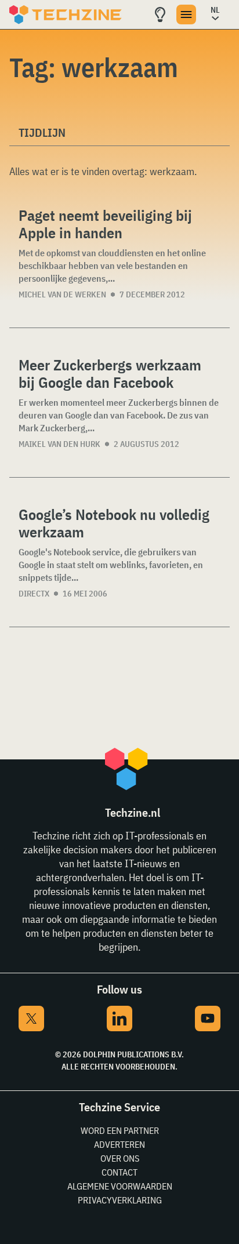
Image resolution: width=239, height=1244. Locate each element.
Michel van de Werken (62, 294)
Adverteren (119, 1144)
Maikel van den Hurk (59, 444)
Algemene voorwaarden (119, 1186)
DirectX (34, 593)
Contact (119, 1172)
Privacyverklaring (120, 1200)
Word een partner (120, 1130)
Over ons (119, 1158)
